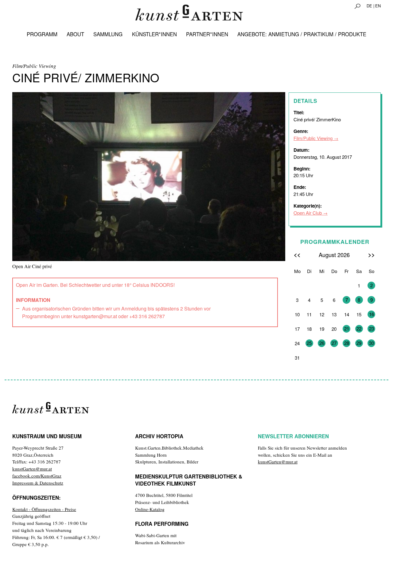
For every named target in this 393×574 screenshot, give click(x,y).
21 (346, 328)
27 (334, 343)
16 (371, 314)
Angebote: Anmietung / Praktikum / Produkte (301, 34)
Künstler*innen (154, 34)
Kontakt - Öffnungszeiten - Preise (44, 509)
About (75, 34)
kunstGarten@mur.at (32, 469)
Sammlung (108, 34)
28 (346, 343)
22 (358, 328)
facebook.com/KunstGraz (36, 476)
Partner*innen (207, 34)
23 (371, 328)
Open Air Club (308, 212)
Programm (42, 34)
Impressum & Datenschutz (37, 483)
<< (297, 254)
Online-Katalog (150, 509)
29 (358, 343)
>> (371, 254)
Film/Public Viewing (313, 138)
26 (321, 343)
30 (371, 343)
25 (309, 343)
